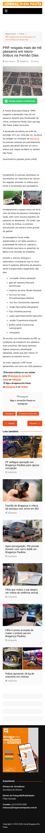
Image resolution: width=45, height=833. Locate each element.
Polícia (35, 61)
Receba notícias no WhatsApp (22, 101)
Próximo (33, 423)
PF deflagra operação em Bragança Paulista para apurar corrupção (22, 465)
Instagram (10, 387)
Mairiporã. (35, 138)
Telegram (16, 379)
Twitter (24, 387)
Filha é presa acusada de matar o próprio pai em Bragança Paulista (19, 633)
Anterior (11, 423)
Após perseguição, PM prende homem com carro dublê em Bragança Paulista (22, 549)
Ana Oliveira (10, 61)
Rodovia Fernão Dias (28, 414)
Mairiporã (10, 414)
